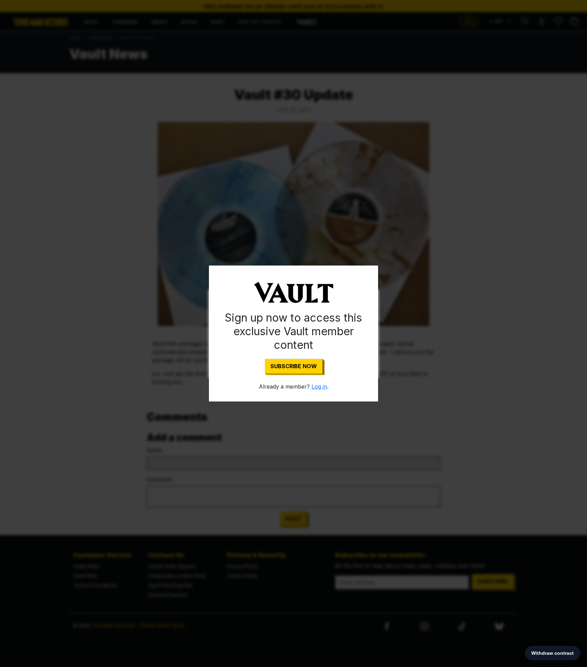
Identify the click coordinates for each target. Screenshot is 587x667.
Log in (319, 386)
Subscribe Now (293, 366)
